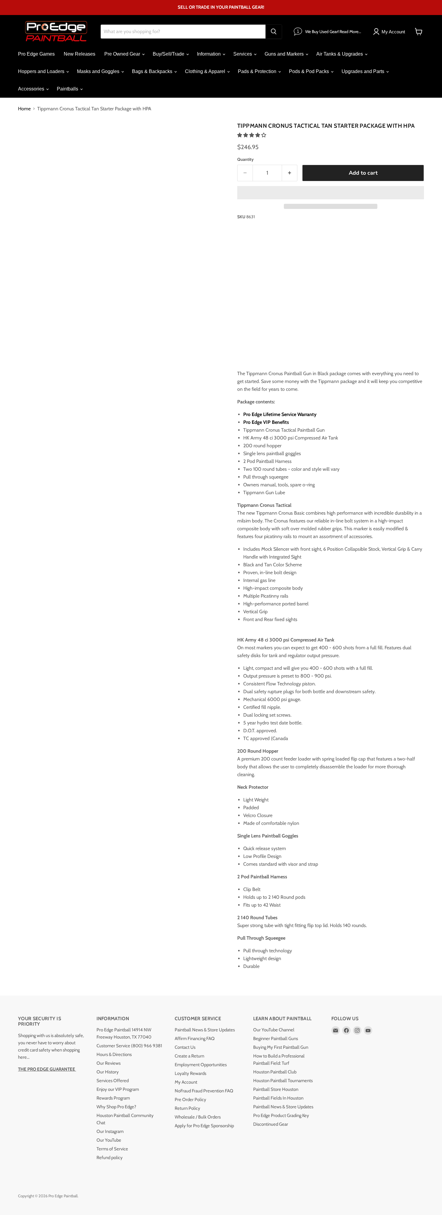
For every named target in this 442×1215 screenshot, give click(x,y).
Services (243, 54)
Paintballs (68, 88)
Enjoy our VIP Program (118, 1089)
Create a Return (189, 1056)
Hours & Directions (114, 1054)
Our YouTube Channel (273, 1030)
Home (24, 109)
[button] (252, 135)
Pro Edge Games (36, 54)
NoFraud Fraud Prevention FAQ (204, 1091)
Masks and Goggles (99, 71)
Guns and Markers (285, 54)
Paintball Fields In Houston (278, 1098)
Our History (108, 1072)
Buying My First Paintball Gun (280, 1047)
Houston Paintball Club (274, 1072)
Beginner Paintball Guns (275, 1038)
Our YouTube (109, 1140)
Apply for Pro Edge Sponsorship (204, 1125)
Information (209, 54)
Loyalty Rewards (190, 1073)
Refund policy (110, 1157)
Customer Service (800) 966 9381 (129, 1045)
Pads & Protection (258, 71)
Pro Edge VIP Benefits (266, 422)
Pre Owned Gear (122, 54)
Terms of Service (112, 1149)
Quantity (245, 159)
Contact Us (185, 1047)
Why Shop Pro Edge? (116, 1106)
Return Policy (187, 1108)
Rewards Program (113, 1098)
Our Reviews (109, 1063)
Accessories (31, 88)
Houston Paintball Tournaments (283, 1080)
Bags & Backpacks (152, 71)
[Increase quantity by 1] (289, 173)
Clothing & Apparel (205, 71)
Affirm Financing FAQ (195, 1038)
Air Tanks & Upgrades (340, 54)
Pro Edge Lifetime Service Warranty (280, 414)
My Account (186, 1082)
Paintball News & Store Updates (205, 1030)
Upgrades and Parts (363, 71)
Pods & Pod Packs (309, 71)
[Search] (274, 31)
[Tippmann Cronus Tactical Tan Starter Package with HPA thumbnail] (29, 137)
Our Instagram (110, 1131)
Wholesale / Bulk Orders (198, 1117)
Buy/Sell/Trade (169, 54)
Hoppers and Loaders (42, 71)
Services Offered (113, 1080)
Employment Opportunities (201, 1064)
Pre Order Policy (190, 1099)
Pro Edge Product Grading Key (281, 1115)
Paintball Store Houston (275, 1089)
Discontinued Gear (270, 1124)
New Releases (79, 54)
